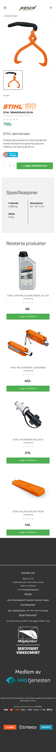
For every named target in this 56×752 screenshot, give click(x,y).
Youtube (46, 600)
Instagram (38, 600)
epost (35, 621)
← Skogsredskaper (10, 16)
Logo (9, 600)
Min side (45, 611)
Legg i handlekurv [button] (28, 316)
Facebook (30, 600)
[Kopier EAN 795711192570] (32, 116)
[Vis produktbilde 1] (12, 79)
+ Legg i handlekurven (34, 165)
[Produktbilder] (28, 80)
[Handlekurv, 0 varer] (51, 7)
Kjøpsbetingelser (19, 611)
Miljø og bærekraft (18, 600)
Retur (10, 611)
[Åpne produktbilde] (28, 44)
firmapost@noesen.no (30, 590)
